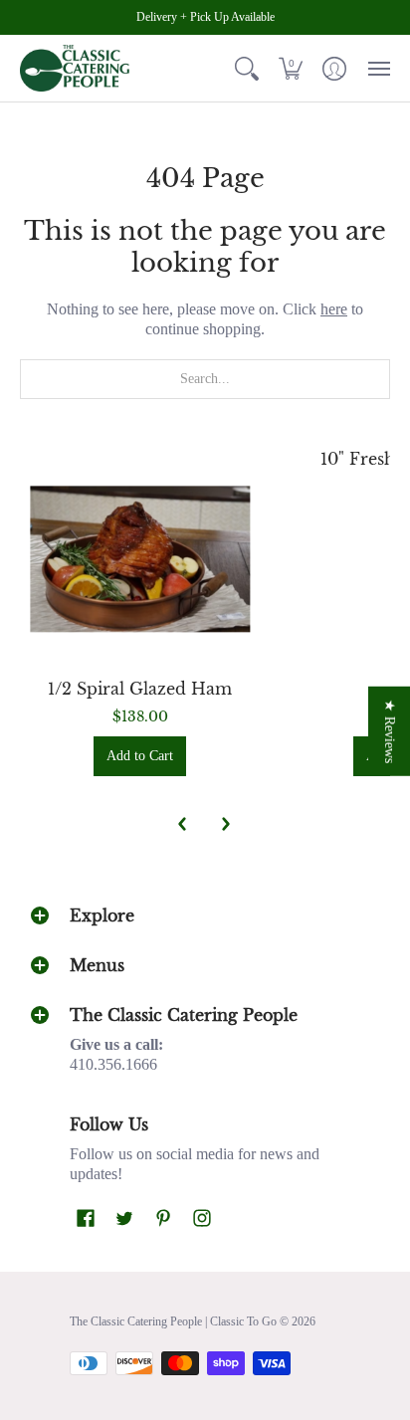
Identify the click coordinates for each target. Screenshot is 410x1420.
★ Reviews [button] (389, 730)
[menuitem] (247, 68)
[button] (247, 68)
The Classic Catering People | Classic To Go (173, 1321)
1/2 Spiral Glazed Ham (140, 689)
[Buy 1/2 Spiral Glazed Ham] (140, 559)
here (333, 309)
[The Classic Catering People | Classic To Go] (74, 68)
